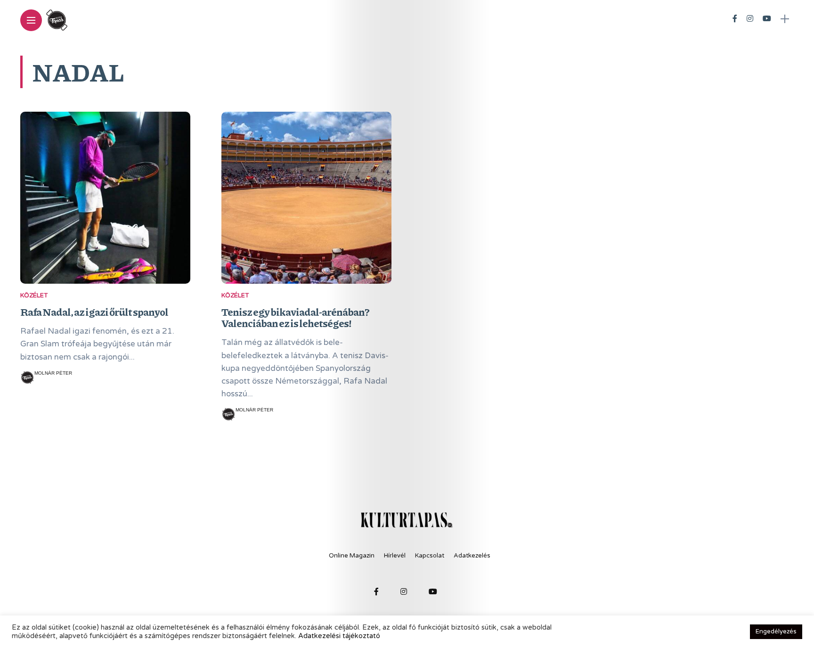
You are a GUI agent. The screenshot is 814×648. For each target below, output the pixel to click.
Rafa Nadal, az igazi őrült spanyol (94, 311)
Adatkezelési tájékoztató (339, 636)
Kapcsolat (429, 555)
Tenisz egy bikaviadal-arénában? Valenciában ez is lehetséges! (295, 317)
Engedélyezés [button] (776, 631)
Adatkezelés (472, 555)
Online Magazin (351, 555)
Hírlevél (395, 555)
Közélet (34, 295)
